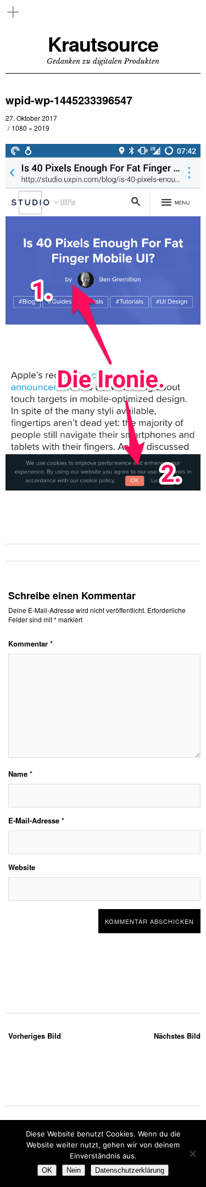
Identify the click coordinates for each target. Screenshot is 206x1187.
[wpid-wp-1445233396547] (103, 505)
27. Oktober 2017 (31, 117)
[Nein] (192, 1153)
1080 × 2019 (30, 127)
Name (20, 773)
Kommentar (30, 643)
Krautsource (103, 43)
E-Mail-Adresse (36, 820)
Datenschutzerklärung (129, 1170)
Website (21, 867)
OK (47, 1170)
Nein (73, 1170)
